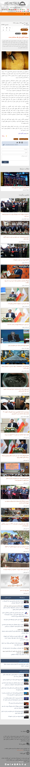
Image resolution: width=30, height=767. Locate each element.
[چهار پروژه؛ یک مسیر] (15, 581)
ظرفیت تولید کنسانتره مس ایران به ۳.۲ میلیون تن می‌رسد (17, 435)
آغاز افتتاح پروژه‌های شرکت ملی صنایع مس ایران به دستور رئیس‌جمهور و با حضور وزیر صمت (12, 694)
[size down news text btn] (3, 28)
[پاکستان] (20, 9)
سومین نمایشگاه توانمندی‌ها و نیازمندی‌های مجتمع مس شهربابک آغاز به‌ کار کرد (17, 502)
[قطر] (27, 11)
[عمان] (4, 9)
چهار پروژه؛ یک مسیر (24, 590)
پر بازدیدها (22, 598)
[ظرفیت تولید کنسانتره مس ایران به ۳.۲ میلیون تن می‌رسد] (15, 426)
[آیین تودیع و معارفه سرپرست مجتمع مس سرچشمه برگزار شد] (15, 560)
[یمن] (18, 11)
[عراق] (11, 9)
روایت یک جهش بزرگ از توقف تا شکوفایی (20, 654)
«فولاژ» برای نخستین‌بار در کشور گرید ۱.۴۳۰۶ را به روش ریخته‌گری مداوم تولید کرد (15, 525)
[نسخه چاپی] (3, 30)
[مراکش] (15, 9)
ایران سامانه (21, 762)
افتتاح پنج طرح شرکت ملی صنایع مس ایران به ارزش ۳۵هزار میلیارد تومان (16, 238)
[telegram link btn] (25, 765)
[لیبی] (9, 9)
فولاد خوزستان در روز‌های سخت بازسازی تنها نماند (13, 648)
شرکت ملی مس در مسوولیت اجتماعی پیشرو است (18, 303)
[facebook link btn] (10, 764)
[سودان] (6, 9)
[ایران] (18, 9)
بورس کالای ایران (22, 133)
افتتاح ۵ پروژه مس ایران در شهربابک (21, 260)
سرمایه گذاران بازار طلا (23, 139)
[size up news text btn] (9, 28)
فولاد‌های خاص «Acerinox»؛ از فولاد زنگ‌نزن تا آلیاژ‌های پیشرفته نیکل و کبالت (15, 367)
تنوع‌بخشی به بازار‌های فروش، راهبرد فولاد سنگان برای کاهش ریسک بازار (13, 675)
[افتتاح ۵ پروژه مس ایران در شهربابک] (15, 251)
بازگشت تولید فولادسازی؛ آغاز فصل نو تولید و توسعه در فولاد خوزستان (15, 632)
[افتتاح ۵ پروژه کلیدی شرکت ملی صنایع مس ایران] (15, 336)
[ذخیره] (9, 30)
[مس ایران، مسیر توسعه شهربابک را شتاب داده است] (15, 315)
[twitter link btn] (12, 765)
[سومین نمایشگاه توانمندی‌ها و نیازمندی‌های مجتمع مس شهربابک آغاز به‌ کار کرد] (15, 492)
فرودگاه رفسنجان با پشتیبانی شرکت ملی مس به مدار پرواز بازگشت (17, 282)
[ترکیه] (20, 11)
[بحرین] (27, 9)
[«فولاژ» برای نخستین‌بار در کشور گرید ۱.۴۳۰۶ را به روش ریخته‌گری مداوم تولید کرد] (15, 515)
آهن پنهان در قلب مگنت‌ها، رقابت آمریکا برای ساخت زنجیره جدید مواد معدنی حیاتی (16, 390)
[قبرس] (26, 9)
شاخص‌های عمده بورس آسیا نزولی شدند (20, 188)
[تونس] (26, 11)
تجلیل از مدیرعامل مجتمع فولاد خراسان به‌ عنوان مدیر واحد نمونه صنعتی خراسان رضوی (16, 608)
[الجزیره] (24, 9)
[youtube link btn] (8, 765)
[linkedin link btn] (5, 764)
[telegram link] (22, 143)
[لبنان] (17, 9)
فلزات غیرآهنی (24, 30)
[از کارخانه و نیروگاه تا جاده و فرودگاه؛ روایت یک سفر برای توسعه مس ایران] (15, 205)
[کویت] (13, 9)
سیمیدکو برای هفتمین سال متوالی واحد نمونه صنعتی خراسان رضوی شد (12, 689)
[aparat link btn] (22, 764)
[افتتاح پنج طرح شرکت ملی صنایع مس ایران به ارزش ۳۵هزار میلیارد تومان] (15, 228)
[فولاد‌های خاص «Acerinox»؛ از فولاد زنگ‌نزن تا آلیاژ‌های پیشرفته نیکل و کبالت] (15, 357)
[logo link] (15, 5)
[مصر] (22, 9)
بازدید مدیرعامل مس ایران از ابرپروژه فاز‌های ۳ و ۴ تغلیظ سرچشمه (17, 547)
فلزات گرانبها (24, 33)
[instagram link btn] (15, 764)
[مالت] (7, 9)
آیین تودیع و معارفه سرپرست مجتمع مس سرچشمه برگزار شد (16, 569)
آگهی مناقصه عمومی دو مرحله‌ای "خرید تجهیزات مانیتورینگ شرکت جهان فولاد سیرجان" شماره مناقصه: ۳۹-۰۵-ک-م (16, 638)
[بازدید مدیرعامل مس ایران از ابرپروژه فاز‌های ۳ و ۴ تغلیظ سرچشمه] (15, 538)
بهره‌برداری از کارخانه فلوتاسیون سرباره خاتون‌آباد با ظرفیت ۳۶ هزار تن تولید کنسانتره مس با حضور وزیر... (16, 413)
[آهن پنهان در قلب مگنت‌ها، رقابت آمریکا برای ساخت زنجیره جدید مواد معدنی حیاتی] (15, 380)
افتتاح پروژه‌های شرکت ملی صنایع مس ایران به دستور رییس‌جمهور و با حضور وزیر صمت (17, 479)
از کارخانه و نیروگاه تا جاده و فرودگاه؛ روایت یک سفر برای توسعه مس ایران (15, 215)
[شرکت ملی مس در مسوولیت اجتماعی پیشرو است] (15, 294)
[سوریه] (22, 11)
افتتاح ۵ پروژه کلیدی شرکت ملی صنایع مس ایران (18, 345)
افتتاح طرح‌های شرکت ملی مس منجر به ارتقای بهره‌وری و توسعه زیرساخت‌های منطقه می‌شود (15, 456)
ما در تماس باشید (20, 750)
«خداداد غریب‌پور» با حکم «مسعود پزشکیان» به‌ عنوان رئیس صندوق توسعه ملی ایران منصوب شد (13, 699)
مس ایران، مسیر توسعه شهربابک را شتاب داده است (18, 324)
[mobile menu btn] (28, 14)
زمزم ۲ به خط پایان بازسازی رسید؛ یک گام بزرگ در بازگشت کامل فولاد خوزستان (13, 602)
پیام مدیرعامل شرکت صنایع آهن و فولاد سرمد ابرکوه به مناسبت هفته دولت (12, 644)
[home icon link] (25, 14)
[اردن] (2, 9)
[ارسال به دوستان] (6, 30)
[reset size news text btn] (6, 28)
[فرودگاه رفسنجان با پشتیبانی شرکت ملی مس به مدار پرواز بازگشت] (15, 272)
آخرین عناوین (8, 598)
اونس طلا (16, 139)
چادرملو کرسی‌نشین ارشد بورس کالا (16, 703)
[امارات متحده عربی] (17, 11)
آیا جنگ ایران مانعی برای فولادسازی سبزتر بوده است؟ (13, 620)
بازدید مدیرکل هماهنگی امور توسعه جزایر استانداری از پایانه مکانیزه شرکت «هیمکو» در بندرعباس (12, 625)
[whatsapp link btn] (17, 764)
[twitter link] (17, 143)
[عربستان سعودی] (24, 11)
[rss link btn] (20, 764)
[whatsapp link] (19, 143)
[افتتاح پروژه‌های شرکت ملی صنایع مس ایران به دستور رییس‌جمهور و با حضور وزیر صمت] (15, 469)
